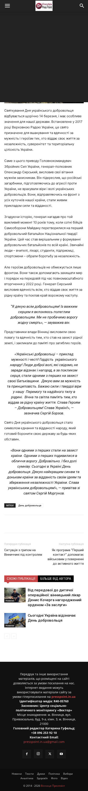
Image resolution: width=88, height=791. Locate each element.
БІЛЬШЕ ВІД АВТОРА (55, 579)
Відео (64, 778)
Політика (54, 774)
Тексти (29, 774)
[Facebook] (22, 524)
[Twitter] (32, 524)
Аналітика (27, 778)
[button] (7, 6)
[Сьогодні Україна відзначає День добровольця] (15, 620)
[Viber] (51, 524)
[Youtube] (61, 754)
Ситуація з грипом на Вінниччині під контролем (23, 552)
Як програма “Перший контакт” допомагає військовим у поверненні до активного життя (66, 557)
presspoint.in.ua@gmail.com (44, 742)
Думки (41, 774)
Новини (10, 600)
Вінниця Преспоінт (53, 786)
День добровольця (29, 505)
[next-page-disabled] (13, 636)
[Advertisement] (44, 58)
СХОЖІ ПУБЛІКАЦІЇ (21, 579)
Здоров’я (42, 778)
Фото (54, 778)
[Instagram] (38, 754)
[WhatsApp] (61, 524)
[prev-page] (7, 636)
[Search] (82, 6)
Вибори (68, 774)
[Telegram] (41, 524)
